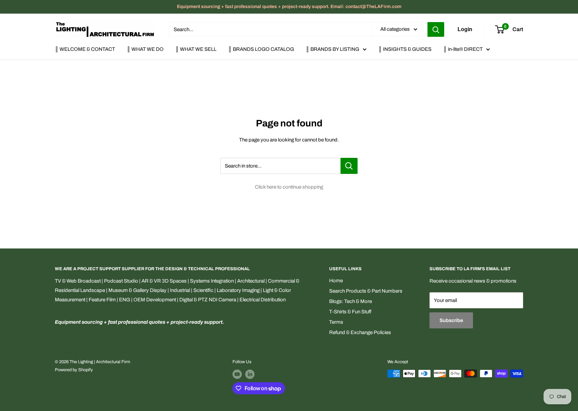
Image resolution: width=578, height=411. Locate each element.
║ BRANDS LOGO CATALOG (261, 49)
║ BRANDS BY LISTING (332, 49)
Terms (336, 322)
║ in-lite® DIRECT (463, 49)
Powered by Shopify (74, 370)
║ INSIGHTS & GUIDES (404, 49)
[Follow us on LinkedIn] (250, 374)
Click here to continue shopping (289, 187)
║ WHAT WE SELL (195, 49)
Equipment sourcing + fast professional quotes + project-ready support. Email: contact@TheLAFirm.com (289, 6)
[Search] (435, 29)
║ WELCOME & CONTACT (85, 49)
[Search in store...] (349, 166)
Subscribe (451, 320)
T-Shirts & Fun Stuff (350, 311)
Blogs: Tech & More (350, 301)
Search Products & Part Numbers (365, 291)
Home (336, 280)
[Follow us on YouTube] (237, 374)
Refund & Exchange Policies (360, 332)
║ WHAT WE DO (145, 49)
